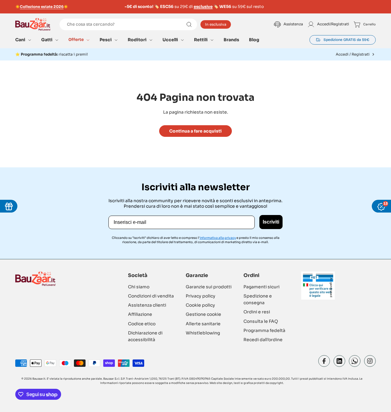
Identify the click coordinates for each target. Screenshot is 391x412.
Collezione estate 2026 (42, 6)
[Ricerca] (189, 24)
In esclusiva (215, 24)
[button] (23, 39)
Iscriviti (271, 221)
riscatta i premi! (54, 54)
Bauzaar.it (39, 379)
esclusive (203, 6)
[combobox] (128, 24)
